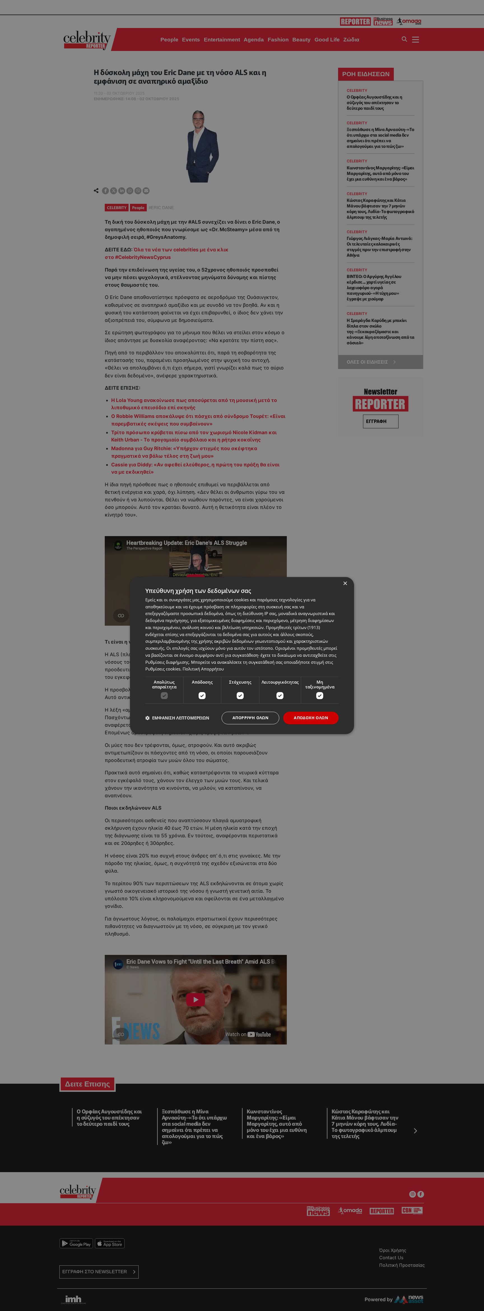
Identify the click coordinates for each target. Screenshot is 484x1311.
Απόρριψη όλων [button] (250, 717)
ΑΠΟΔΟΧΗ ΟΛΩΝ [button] (311, 717)
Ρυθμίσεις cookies (162, 669)
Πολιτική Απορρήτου (203, 669)
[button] (177, 718)
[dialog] (242, 655)
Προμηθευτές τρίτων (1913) (293, 627)
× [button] (345, 583)
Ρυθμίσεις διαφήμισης (167, 662)
